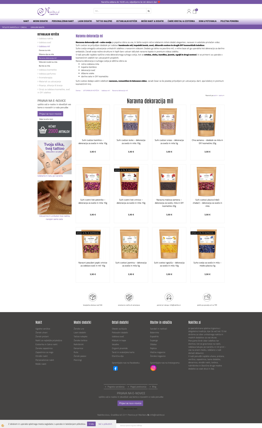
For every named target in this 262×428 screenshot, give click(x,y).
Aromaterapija (45, 77)
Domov (78, 90)
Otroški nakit (41, 356)
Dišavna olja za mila (46, 54)
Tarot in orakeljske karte (123, 352)
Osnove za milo (44, 50)
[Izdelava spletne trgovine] (139, 425)
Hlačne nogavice (157, 352)
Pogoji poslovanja (138, 386)
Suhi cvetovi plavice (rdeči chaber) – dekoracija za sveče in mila (207, 203)
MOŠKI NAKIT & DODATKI (152, 21)
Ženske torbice (80, 340)
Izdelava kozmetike (48, 69)
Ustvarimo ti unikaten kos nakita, (54, 216)
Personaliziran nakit (44, 360)
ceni (215, 95)
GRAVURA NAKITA (37, 27)
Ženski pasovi (80, 356)
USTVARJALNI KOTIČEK (126, 21)
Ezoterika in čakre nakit (46, 344)
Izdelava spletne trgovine (128, 425)
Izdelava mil (44, 46)
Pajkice (153, 348)
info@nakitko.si (157, 414)
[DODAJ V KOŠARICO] (92, 191)
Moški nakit (41, 364)
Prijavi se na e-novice (50, 114)
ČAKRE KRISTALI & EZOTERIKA (181, 21)
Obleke (153, 344)
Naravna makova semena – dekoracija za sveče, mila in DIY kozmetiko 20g (169, 203)
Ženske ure (79, 328)
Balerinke (154, 332)
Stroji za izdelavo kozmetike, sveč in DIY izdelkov (54, 91)
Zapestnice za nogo (44, 352)
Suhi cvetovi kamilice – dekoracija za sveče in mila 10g (92, 141)
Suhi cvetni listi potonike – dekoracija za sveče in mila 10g (92, 201)
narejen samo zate (54, 219)
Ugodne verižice (42, 328)
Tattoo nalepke (80, 336)
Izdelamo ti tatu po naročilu (50, 175)
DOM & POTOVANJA (207, 21)
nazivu (221, 95)
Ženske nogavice (158, 356)
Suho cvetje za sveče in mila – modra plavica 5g (207, 264)
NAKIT (26, 21)
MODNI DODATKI (40, 21)
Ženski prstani (42, 336)
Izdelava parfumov (47, 73)
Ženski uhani (41, 332)
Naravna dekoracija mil (47, 58)
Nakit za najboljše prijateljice (48, 340)
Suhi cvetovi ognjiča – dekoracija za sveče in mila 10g (169, 264)
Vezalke (115, 344)
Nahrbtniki (79, 344)
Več (92, 184)
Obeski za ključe (119, 328)
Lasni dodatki (80, 332)
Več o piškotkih (105, 424)
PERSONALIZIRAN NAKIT (63, 21)
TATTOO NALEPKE (104, 21)
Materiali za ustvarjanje (50, 81)
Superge (154, 340)
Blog (154, 386)
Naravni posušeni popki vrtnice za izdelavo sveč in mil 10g (92, 264)
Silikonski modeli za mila (48, 62)
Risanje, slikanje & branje (50, 85)
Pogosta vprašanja (116, 386)
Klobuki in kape (119, 340)
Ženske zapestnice (44, 348)
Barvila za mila (44, 65)
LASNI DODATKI (85, 21)
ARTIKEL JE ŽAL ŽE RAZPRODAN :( (126, 170)
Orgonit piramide (120, 348)
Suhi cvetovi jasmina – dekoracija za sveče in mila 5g (131, 264)
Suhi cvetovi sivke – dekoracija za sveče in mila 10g (131, 141)
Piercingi (78, 360)
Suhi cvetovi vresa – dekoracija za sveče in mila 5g (169, 141)
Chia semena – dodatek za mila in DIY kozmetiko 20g (207, 141)
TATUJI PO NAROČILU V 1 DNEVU (14, 27)
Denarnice (78, 348)
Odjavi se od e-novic (46, 119)
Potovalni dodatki (120, 332)
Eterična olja (117, 356)
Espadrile (154, 336)
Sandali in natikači (159, 328)
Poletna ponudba (230, 21)
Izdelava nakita (46, 38)
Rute (76, 352)
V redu (91, 423)
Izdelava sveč (45, 42)
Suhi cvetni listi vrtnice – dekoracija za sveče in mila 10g (131, 201)
